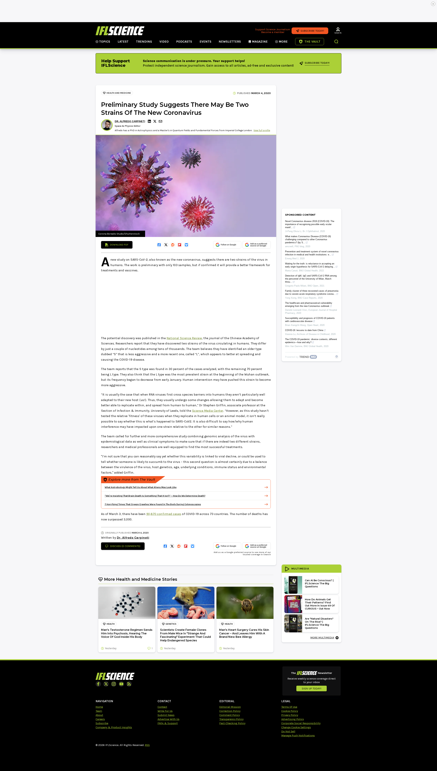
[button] (336, 41)
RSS (147, 745)
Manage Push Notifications (298, 735)
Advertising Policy (292, 719)
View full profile (261, 130)
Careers (100, 719)
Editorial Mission (230, 706)
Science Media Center (207, 411)
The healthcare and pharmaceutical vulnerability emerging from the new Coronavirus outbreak (308, 304)
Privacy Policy (289, 715)
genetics (171, 624)
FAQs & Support (168, 723)
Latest (123, 41)
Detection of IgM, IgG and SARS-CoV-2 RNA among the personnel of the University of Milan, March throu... (311, 278)
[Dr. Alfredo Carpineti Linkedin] (150, 121)
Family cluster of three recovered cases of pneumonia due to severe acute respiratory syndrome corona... (311, 292)
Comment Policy (229, 715)
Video (164, 41)
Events (205, 41)
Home (99, 706)
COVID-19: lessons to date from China (304, 330)
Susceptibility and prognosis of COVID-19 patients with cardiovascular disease (310, 319)
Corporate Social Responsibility (300, 723)
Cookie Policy (289, 711)
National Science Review (184, 338)
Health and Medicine (119, 93)
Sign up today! (311, 688)
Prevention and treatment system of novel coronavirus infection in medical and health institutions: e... (312, 253)
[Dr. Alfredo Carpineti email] (161, 121)
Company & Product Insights (114, 727)
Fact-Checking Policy (232, 723)
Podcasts (184, 41)
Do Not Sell (288, 731)
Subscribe (102, 723)
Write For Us (165, 711)
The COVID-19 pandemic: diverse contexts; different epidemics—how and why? (311, 341)
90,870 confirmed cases (163, 514)
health (111, 624)
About (99, 715)
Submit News (166, 715)
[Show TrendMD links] (336, 356)
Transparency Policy (231, 719)
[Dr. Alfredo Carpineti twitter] (155, 121)
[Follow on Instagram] (113, 684)
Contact (162, 706)
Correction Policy (229, 711)
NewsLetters (230, 41)
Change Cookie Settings (296, 727)
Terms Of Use (289, 706)
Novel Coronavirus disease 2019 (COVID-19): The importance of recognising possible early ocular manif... (309, 224)
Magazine (260, 41)
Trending (144, 41)
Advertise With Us (168, 719)
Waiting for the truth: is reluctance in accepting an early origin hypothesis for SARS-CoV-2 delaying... (310, 265)
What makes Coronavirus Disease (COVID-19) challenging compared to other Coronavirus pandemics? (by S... (308, 239)
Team (99, 711)
